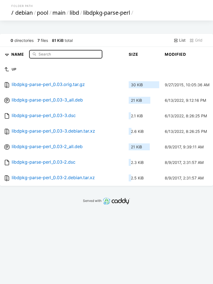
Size (133, 54)
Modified (175, 54)
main (58, 12)
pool (42, 12)
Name (18, 54)
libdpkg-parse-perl (106, 12)
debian (24, 12)
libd (74, 12)
